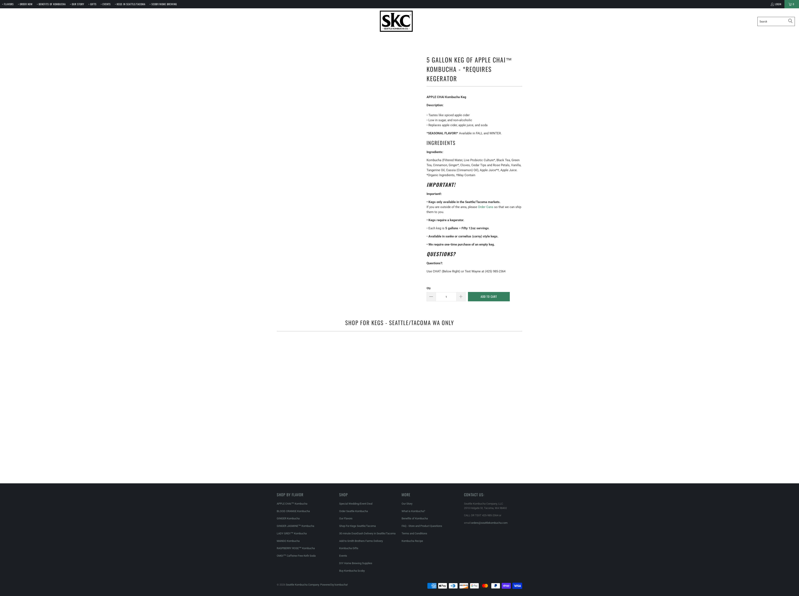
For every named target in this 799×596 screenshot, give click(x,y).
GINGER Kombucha (288, 518)
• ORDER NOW (25, 4)
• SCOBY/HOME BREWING (163, 4)
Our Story (407, 503)
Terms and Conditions (414, 533)
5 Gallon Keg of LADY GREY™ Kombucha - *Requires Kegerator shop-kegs (316, 451)
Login (778, 4)
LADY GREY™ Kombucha (292, 533)
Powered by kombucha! (334, 584)
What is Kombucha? (413, 511)
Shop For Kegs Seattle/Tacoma (357, 525)
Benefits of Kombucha (415, 518)
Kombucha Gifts (348, 548)
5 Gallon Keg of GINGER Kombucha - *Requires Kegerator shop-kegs (399, 356)
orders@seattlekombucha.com (489, 522)
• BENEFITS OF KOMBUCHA (51, 4)
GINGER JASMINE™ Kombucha (295, 525)
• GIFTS (92, 4)
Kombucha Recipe (412, 540)
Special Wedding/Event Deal (355, 503)
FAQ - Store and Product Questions (422, 525)
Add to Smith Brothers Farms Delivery (361, 540)
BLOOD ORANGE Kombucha (293, 511)
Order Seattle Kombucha (353, 511)
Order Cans (485, 207)
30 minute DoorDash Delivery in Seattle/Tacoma (367, 533)
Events (343, 555)
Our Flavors (345, 518)
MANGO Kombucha (288, 540)
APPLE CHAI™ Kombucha (292, 503)
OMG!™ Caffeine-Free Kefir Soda (296, 555)
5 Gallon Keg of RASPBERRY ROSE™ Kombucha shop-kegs (482, 451)
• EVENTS (106, 4)
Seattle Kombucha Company (302, 584)
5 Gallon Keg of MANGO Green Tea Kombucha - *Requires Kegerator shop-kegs (399, 451)
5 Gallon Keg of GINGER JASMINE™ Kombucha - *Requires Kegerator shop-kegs (482, 356)
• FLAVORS (8, 4)
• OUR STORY (77, 4)
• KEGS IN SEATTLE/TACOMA (130, 4)
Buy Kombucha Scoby (352, 570)
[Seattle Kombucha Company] (396, 21)
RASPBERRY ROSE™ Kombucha (296, 548)
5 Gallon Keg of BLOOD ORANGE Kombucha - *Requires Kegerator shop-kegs (316, 377)
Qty (429, 288)
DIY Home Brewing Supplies (355, 563)
